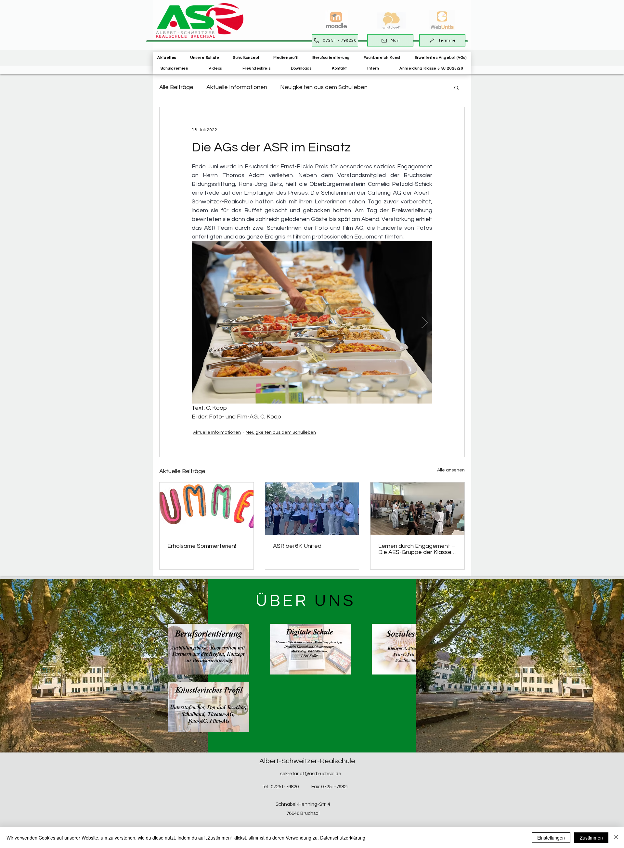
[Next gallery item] (424, 322)
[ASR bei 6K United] (312, 508)
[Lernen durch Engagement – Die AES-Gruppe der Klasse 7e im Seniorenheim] (417, 508)
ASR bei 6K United (297, 546)
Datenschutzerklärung (342, 837)
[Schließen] (616, 837)
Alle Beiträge (176, 87)
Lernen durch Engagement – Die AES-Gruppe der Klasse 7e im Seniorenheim (416, 549)
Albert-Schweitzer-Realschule (307, 761)
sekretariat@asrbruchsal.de (310, 773)
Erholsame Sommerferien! (201, 546)
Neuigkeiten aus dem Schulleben (324, 87)
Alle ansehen (451, 470)
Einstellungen (551, 837)
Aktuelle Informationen (236, 87)
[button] (204, 57)
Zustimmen (591, 837)
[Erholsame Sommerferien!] (207, 508)
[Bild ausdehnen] (312, 322)
